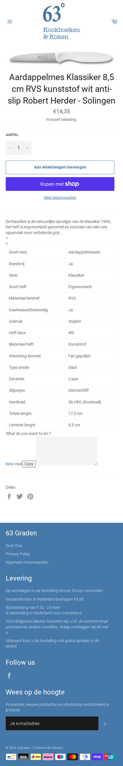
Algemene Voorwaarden (27, 562)
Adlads (57, 748)
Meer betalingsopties (60, 198)
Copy (28, 464)
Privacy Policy (18, 554)
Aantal (12, 135)
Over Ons (14, 545)
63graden (24, 748)
